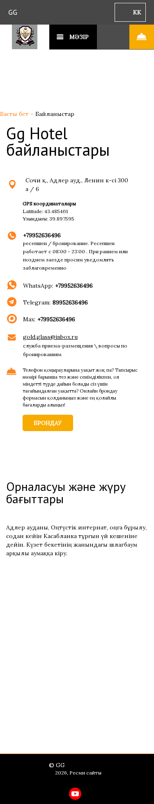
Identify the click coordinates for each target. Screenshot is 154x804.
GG (12, 12)
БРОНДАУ (48, 423)
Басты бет (15, 114)
